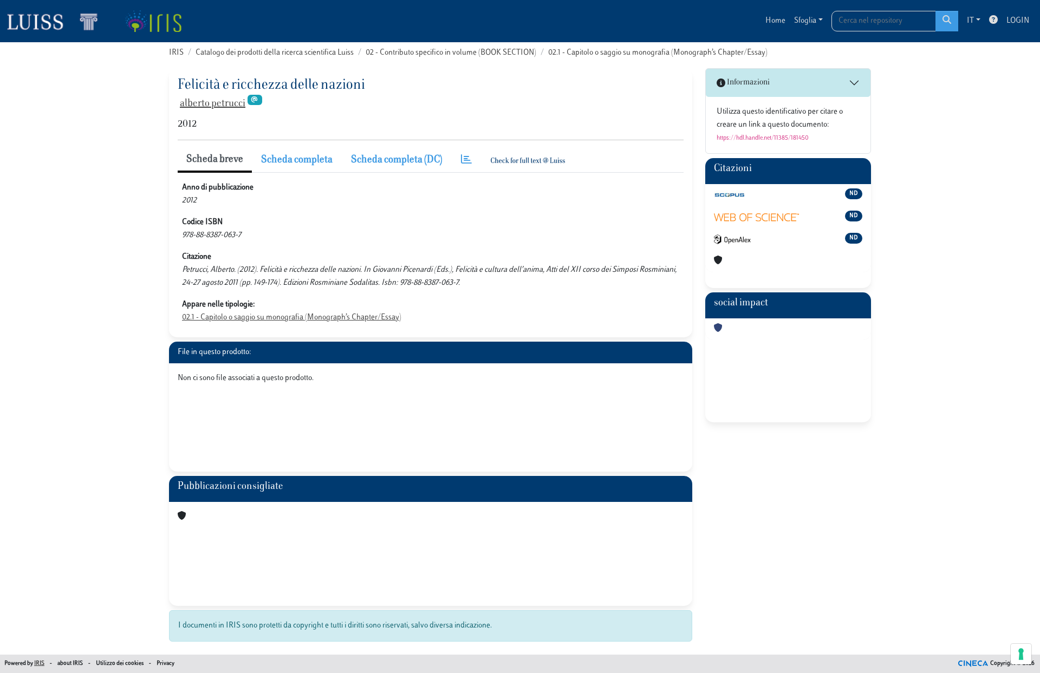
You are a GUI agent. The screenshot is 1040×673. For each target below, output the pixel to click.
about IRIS (70, 664)
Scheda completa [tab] (297, 160)
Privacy (165, 664)
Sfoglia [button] (805, 21)
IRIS (176, 53)
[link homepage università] (153, 21)
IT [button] (970, 21)
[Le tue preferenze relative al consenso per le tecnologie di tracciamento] (1021, 654)
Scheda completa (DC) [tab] (397, 160)
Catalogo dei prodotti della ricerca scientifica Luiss (275, 53)
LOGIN (1017, 21)
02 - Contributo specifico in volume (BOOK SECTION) (451, 53)
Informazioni (747, 83)
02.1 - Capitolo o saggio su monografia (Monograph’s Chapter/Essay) (658, 53)
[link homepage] (56, 21)
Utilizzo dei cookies (120, 664)
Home (775, 21)
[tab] (466, 160)
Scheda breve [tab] (214, 160)
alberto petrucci (212, 104)
